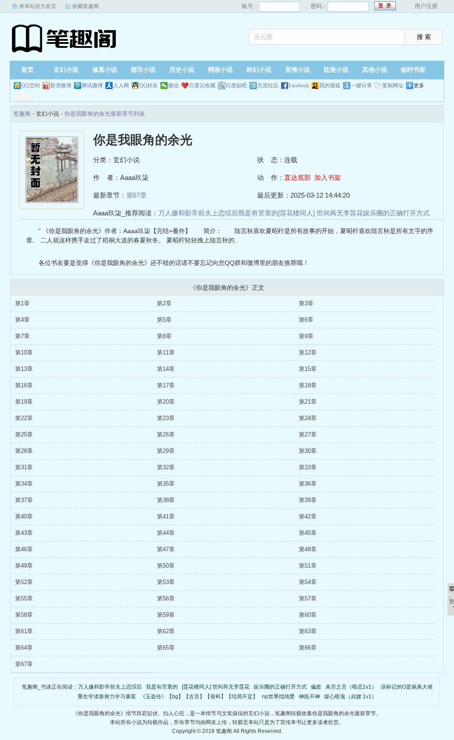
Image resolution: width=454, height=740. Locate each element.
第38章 (166, 500)
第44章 (166, 533)
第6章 (306, 319)
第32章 (166, 467)
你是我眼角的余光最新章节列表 (104, 113)
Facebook (299, 85)
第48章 (308, 549)
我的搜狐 (329, 85)
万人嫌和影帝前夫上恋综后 (198, 213)
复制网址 (392, 85)
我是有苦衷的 (258, 213)
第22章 (24, 418)
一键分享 (361, 85)
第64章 (24, 647)
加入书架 (327, 177)
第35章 (166, 483)
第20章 (166, 401)
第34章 (24, 483)
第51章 (308, 565)
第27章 (308, 434)
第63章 (308, 631)
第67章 (136, 195)
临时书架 (413, 69)
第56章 (166, 598)
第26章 (166, 434)
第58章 (24, 614)
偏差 (316, 687)
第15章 (308, 369)
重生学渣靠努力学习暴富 (107, 696)
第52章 (24, 582)
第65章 (166, 647)
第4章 (22, 319)
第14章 (166, 369)
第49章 (24, 565)
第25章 (24, 434)
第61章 (24, 631)
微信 (173, 85)
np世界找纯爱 (278, 696)
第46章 (24, 549)
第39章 (308, 500)
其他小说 (374, 69)
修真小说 (104, 69)
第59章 (166, 614)
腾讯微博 (92, 85)
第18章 (308, 385)
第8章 (164, 336)
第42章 (308, 516)
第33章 (308, 467)
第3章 (306, 303)
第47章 (166, 549)
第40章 (24, 516)
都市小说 (143, 69)
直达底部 (297, 177)
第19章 (24, 401)
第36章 (308, 483)
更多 (419, 85)
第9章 (306, 336)
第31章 (24, 467)
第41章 (166, 516)
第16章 (24, 385)
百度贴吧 (236, 85)
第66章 (308, 647)
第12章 (308, 352)
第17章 (166, 385)
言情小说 (297, 69)
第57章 (308, 598)
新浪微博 (60, 85)
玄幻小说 (66, 69)
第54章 (308, 582)
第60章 (308, 614)
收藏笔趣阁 (85, 6)
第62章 (166, 631)
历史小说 (181, 69)
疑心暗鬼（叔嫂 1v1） (350, 696)
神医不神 (309, 696)
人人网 (121, 85)
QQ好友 (148, 85)
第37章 (24, 500)
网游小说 (220, 69)
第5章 (164, 319)
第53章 (166, 582)
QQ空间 (30, 85)
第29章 (166, 451)
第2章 (164, 303)
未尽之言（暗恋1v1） (351, 687)
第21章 (308, 401)
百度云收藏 (202, 85)
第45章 (308, 533)
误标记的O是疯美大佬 (407, 687)
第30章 (308, 451)
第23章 (166, 418)
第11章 (166, 352)
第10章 (24, 352)
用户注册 (426, 6)
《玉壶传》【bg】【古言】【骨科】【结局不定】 (199, 696)
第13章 (24, 369)
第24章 (308, 418)
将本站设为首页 (37, 6)
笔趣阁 (65, 37)
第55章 (24, 598)
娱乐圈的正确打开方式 (396, 213)
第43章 (24, 533)
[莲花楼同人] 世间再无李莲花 (320, 213)
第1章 (22, 303)
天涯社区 (267, 85)
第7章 (22, 336)
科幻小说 (259, 69)
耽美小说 (336, 69)
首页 (27, 69)
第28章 (24, 451)
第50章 (166, 565)
